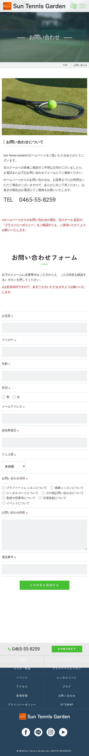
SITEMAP (66, 704)
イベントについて (18, 503)
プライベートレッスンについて (26, 487)
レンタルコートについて (22, 493)
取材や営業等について (20, 498)
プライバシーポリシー (19, 225)
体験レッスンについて (69, 487)
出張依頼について (54, 498)
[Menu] (82, 5)
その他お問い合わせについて (65, 493)
